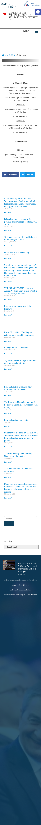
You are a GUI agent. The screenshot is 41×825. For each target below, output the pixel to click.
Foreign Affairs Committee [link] (16, 347)
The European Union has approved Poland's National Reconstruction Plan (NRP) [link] (21, 405)
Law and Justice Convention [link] (16, 420)
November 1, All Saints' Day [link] (16, 252)
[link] (38, 12)
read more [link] (22, 574)
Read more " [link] (8, 212)
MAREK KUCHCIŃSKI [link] (9, 5)
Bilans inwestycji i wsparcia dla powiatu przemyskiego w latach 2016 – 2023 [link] (21, 222)
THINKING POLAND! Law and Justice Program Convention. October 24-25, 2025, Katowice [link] (20, 291)
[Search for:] (20, 518)
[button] (36, 32)
